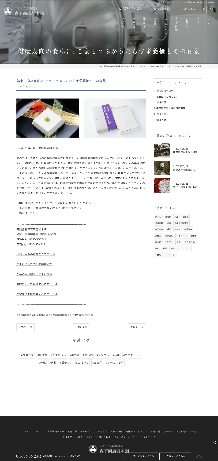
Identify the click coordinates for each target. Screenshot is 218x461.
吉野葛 (185, 216)
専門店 (193, 235)
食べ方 (158, 216)
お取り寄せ (78, 314)
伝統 (178, 242)
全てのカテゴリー (166, 90)
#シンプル (102, 355)
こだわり (186, 248)
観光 (169, 229)
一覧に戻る (81, 327)
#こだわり (82, 362)
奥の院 (178, 229)
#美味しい (66, 362)
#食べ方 (42, 355)
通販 (165, 248)
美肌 (157, 248)
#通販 (52, 362)
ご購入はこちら (191, 8)
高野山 (158, 235)
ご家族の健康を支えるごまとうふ (37, 294)
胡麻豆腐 (88, 314)
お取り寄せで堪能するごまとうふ (37, 284)
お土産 (158, 254)
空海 (169, 222)
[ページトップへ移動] (199, 456)
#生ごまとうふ (132, 355)
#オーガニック (115, 362)
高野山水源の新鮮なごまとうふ (35, 254)
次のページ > (136, 327)
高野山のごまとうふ (25, 314)
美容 (177, 216)
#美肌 (42, 362)
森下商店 (159, 229)
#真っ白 (88, 355)
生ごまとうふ (190, 242)
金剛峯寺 (188, 229)
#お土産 (97, 362)
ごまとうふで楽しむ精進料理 (34, 264)
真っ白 (158, 242)
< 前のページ (25, 327)
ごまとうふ (181, 235)
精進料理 (41, 314)
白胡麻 (168, 216)
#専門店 (74, 355)
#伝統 (116, 355)
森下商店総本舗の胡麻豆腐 (58, 314)
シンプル (169, 242)
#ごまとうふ (58, 355)
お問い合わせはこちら (161, 8)
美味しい (175, 248)
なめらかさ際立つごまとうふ (34, 274)
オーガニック (171, 254)
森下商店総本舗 (181, 222)
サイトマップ (148, 437)
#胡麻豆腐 (27, 355)
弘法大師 (159, 222)
